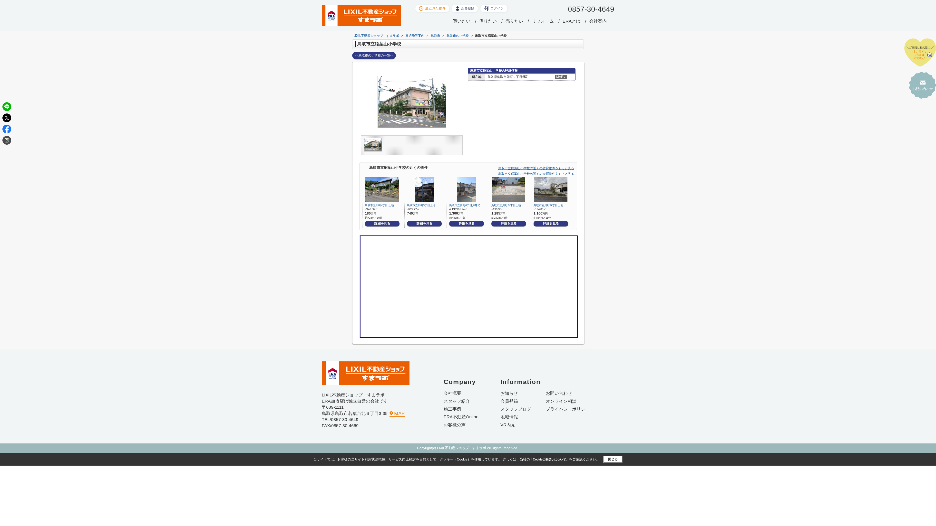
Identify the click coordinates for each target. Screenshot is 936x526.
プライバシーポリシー (568, 409)
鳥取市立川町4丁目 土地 (379, 205)
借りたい (488, 21)
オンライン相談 (561, 401)
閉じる (613, 459)
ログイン (497, 8)
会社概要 (452, 393)
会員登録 (467, 8)
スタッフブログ (515, 409)
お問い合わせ (559, 393)
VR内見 (507, 425)
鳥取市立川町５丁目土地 (506, 205)
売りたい (514, 21)
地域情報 (509, 416)
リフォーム (543, 21)
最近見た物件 (435, 8)
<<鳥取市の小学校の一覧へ (374, 55)
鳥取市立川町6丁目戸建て (464, 205)
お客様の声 (455, 425)
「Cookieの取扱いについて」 (549, 459)
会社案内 (598, 21)
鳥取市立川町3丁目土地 (421, 205)
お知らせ (509, 393)
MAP (399, 413)
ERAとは (571, 21)
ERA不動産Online (461, 416)
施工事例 (452, 409)
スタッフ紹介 (457, 401)
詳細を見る (382, 223)
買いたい (461, 21)
